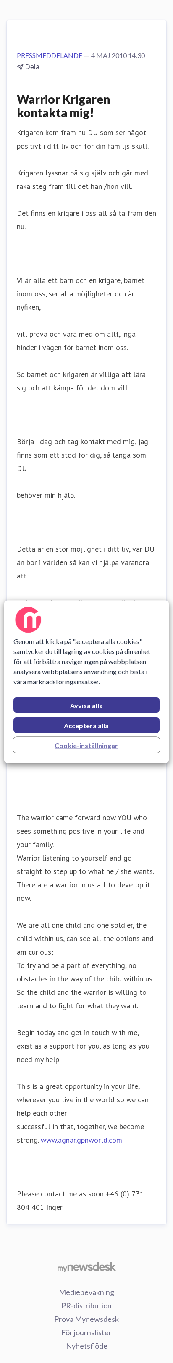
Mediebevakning (86, 1292)
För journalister (86, 1332)
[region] (86, 681)
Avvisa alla (86, 705)
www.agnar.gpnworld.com (81, 1140)
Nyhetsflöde (86, 1345)
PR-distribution (86, 1305)
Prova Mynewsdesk (86, 1319)
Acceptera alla (86, 725)
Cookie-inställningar (86, 745)
